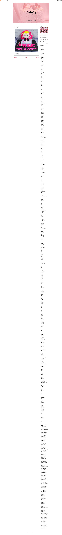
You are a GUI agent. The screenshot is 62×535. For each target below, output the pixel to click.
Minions (41, 238)
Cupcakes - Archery (43, 433)
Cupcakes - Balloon (43, 437)
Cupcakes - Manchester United (44, 480)
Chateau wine (42, 112)
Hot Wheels (42, 195)
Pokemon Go (42, 282)
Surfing (41, 338)
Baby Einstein (42, 68)
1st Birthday (42, 48)
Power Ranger (42, 291)
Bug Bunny (42, 92)
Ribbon (41, 298)
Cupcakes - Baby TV (43, 435)
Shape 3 (42, 313)
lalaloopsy (42, 406)
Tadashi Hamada (42, 342)
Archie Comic (42, 62)
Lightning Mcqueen (43, 214)
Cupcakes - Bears (43, 440)
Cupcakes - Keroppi (43, 475)
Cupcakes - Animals (43, 431)
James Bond (42, 202)
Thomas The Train (43, 349)
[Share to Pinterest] (18, 53)
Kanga (41, 207)
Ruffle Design (42, 305)
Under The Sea (42, 367)
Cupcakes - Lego (42, 476)
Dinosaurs (42, 139)
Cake (41, 97)
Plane (41, 278)
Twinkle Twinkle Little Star (43, 364)
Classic (41, 121)
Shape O (42, 315)
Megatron (42, 231)
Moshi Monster (42, 243)
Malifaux (42, 226)
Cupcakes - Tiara (42, 520)
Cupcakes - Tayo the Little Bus (44, 517)
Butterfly (42, 95)
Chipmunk (42, 115)
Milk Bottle (42, 236)
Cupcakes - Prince (43, 499)
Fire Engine (42, 159)
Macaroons (42, 224)
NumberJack (42, 258)
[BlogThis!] (16, 53)
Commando (42, 123)
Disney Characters (43, 141)
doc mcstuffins (42, 397)
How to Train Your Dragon (43, 196)
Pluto (41, 279)
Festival (41, 157)
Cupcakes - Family (43, 457)
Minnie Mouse (42, 239)
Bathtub (41, 79)
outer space (42, 410)
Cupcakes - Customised (43, 451)
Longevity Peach (42, 220)
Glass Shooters (42, 178)
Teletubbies (42, 346)
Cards (41, 101)
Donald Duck (42, 144)
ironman (42, 404)
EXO (41, 147)
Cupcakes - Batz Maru (43, 439)
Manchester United (43, 228)
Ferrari (41, 156)
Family (41, 155)
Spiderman (42, 325)
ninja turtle (42, 409)
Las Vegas (42, 211)
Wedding (42, 374)
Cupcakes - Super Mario (43, 514)
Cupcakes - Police (43, 497)
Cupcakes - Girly (42, 465)
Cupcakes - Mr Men (43, 487)
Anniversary (42, 60)
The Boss (21, 54)
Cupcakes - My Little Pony (43, 488)
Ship (41, 317)
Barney (41, 77)
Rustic (41, 306)
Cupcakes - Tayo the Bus (43, 516)
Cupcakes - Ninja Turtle (43, 490)
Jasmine (41, 203)
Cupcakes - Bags (42, 436)
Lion (41, 215)
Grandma (42, 182)
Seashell (42, 311)
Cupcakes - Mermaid (43, 482)
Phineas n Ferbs (42, 271)
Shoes (41, 318)
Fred (41, 166)
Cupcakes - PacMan (43, 492)
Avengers (42, 64)
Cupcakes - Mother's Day (43, 486)
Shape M (42, 314)
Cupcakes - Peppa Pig (43, 493)
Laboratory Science (43, 210)
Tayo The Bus (42, 343)
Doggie (41, 143)
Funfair (41, 169)
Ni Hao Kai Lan (42, 254)
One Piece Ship (42, 262)
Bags (41, 73)
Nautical (41, 252)
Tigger (41, 353)
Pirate (41, 277)
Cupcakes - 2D (42, 428)
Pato (41, 268)
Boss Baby (19, 54)
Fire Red (41, 160)
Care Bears (42, 102)
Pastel (41, 267)
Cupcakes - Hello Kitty (43, 471)
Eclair (41, 148)
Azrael (41, 65)
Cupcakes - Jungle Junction (43, 474)
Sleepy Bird (42, 321)
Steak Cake (42, 331)
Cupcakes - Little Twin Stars (44, 477)
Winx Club (42, 383)
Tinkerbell (42, 355)
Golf (41, 180)
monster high (42, 408)
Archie (41, 61)
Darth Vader (42, 135)
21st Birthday (42, 50)
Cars (41, 105)
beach (41, 392)
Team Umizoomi (42, 345)
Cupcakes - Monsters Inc (43, 485)
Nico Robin (42, 255)
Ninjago (41, 256)
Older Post (37, 57)
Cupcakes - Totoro (43, 522)
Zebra (41, 388)
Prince (41, 293)
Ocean (41, 259)
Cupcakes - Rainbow (43, 501)
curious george (42, 396)
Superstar (42, 335)
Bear (41, 81)
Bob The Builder (42, 90)
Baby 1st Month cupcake (43, 424)
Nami (41, 251)
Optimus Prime (42, 263)
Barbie (41, 76)
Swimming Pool (42, 339)
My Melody (42, 248)
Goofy (41, 181)
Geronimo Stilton (42, 174)
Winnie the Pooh (42, 381)
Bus (41, 94)
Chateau (42, 111)
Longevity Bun (42, 219)
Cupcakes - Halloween (43, 467)
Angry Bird (42, 58)
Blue (41, 88)
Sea (41, 310)
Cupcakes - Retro (42, 502)
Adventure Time (42, 57)
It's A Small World (42, 200)
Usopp (41, 370)
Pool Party (42, 288)
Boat (41, 89)
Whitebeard (42, 378)
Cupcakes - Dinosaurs (43, 454)
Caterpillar (42, 108)
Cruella (41, 128)
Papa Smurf (42, 265)
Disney (41, 140)
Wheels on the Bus (43, 376)
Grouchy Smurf (42, 183)
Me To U (41, 230)
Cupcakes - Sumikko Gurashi (44, 513)
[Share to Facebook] (17, 53)
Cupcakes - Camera (43, 443)
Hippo (41, 192)
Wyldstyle (42, 386)
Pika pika (42, 275)
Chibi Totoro (42, 113)
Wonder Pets (42, 384)
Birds (41, 84)
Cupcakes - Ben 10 (43, 441)
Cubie (41, 129)
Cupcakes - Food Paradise (43, 461)
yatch (41, 420)
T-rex (41, 341)
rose (41, 414)
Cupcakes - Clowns (43, 448)
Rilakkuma (42, 299)
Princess (42, 294)
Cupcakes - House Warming (44, 472)
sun (41, 416)
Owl (41, 264)
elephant (42, 402)
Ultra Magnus (42, 366)
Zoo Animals (42, 390)
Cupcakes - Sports (43, 509)
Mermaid (42, 232)
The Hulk (42, 347)
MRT (41, 222)
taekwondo (42, 418)
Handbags (42, 186)
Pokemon (42, 281)
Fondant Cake (42, 164)
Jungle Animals (42, 206)
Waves (41, 373)
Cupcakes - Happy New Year (44, 469)
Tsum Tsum (42, 362)
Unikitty (41, 369)
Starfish (41, 329)
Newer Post (15, 57)
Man (41, 227)
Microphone (42, 235)
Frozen (41, 167)
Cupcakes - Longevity (43, 478)
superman (42, 417)
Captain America (42, 99)
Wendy (41, 375)
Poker (41, 283)
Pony (41, 286)
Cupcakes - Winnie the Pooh (44, 526)
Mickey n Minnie (42, 234)
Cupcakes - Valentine (43, 525)
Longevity (42, 218)
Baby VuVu (42, 72)
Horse (41, 194)
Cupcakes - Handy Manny (43, 468)
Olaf (41, 260)
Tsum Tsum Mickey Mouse (43, 363)
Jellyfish (41, 204)
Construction (42, 124)
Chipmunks (42, 116)
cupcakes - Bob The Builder (44, 528)
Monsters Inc (42, 242)
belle (41, 393)
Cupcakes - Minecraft (43, 484)
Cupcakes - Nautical (43, 489)
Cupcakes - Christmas (43, 447)
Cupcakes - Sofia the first (43, 505)
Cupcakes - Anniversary (43, 432)
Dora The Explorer (43, 145)
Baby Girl (42, 69)
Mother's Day (42, 244)
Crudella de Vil (42, 127)
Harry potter (42, 188)
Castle (41, 107)
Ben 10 (41, 82)
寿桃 (41, 421)
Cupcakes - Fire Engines (43, 458)
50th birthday (42, 53)
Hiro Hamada (42, 193)
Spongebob (42, 326)
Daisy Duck (42, 132)
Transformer (42, 359)
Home (26, 57)
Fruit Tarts (42, 168)
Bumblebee (42, 93)
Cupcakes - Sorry (42, 506)
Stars (41, 330)
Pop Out (41, 289)
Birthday (42, 85)
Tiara (41, 351)
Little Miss (42, 216)
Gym (41, 185)
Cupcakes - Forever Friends (44, 462)
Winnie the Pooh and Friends (44, 382)
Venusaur (42, 371)
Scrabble (42, 309)
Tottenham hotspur (43, 357)
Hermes (41, 190)
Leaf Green (42, 212)
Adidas (41, 56)
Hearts (41, 189)
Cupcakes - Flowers (43, 460)
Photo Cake (42, 272)
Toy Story (42, 358)
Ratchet (41, 297)
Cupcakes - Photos (43, 494)
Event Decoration (42, 153)
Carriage (42, 104)
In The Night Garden (43, 198)
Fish (41, 161)
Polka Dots (42, 285)
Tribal (41, 360)
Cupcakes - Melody (43, 481)
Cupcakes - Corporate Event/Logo (44, 449)
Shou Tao (42, 319)
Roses (41, 303)
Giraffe (41, 176)
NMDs (41, 250)
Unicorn (41, 368)
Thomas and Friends (43, 350)
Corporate (42, 125)
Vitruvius (42, 372)
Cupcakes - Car (42, 445)
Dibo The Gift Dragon (43, 137)
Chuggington (42, 119)
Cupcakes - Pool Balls (43, 498)
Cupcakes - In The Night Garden (44, 473)
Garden (41, 173)
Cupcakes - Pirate (43, 495)
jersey (41, 405)
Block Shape (42, 87)
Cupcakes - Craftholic (43, 450)
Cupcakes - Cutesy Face (43, 452)
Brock (41, 91)
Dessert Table (42, 136)
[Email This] (15, 53)
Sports (41, 327)
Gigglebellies (42, 175)
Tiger (41, 352)
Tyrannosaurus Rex (43, 365)
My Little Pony (42, 247)
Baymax (41, 80)
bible (41, 394)
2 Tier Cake (42, 49)
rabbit (41, 413)
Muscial (41, 246)
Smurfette (42, 322)
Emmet (41, 152)
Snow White (42, 323)
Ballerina (42, 74)
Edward (41, 149)
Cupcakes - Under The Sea (43, 524)
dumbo (41, 400)
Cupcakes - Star (42, 510)
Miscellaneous (42, 240)
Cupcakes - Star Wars (43, 511)
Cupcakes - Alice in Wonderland (44, 429)
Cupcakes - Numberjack (43, 491)
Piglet (41, 274)
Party (41, 266)
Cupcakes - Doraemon (43, 456)
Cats (41, 109)
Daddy (41, 131)
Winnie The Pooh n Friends (44, 380)
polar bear (42, 412)
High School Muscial (43, 191)
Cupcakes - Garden (43, 464)
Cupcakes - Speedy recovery (44, 507)
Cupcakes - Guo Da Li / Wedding (44, 466)
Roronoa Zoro (42, 302)
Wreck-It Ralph (42, 385)
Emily (41, 151)
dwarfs (41, 401)
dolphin (41, 398)
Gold (41, 179)
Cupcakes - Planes (43, 496)
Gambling (42, 171)
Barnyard (42, 78)
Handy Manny (42, 187)
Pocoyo (41, 280)
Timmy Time (42, 354)
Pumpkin (42, 295)
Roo (41, 301)
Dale (41, 133)
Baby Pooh (42, 70)
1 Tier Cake (16, 54)
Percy (41, 270)
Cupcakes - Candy (43, 444)
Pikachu (41, 276)
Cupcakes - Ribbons (43, 503)
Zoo (41, 389)
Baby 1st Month (42, 66)
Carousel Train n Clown (43, 103)
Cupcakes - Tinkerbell (43, 521)
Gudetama (42, 184)
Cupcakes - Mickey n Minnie (44, 483)
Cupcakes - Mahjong (43, 479)
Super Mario (42, 334)
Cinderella (42, 120)
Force (41, 165)
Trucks (41, 361)
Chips (41, 117)
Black (41, 86)
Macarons (42, 223)
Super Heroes (42, 333)
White (41, 377)
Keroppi (41, 208)
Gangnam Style (42, 172)
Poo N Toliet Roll (42, 287)
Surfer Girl (42, 337)
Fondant (42, 163)
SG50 (41, 307)
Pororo (41, 290)
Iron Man (42, 199)
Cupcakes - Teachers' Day (43, 518)
